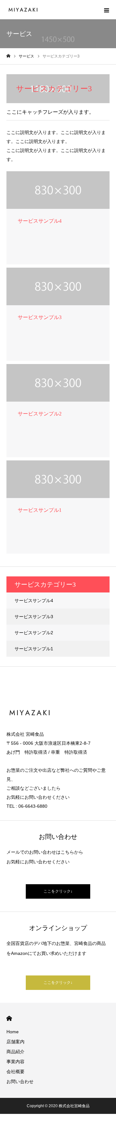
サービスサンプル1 (34, 648)
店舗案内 (15, 1041)
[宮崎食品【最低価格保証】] (22, 9)
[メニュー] (106, 9)
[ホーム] (8, 56)
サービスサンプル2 (34, 632)
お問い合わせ (20, 1081)
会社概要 (15, 1071)
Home (12, 1031)
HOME (9, 1018)
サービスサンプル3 (34, 616)
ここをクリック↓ (58, 891)
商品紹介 (15, 1051)
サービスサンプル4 (34, 600)
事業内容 (15, 1061)
